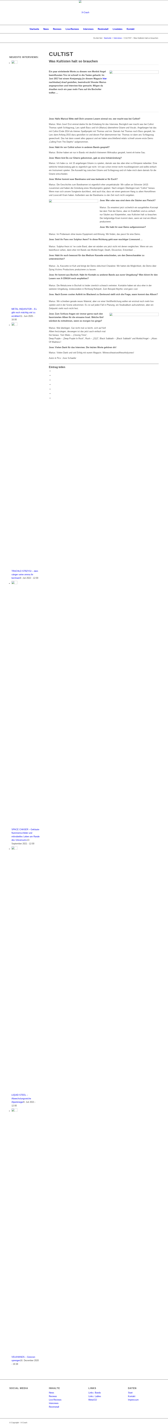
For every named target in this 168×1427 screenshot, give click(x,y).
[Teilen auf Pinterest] (53, 389)
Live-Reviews (55, 1400)
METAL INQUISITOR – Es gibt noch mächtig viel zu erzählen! (24, 312)
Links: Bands (94, 1392)
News (51, 1392)
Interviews (54, 1403)
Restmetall (54, 1407)
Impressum (133, 1400)
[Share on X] (53, 380)
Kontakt (131, 1396)
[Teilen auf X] (53, 375)
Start (130, 1392)
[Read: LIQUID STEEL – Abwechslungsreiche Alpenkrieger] (14, 849)
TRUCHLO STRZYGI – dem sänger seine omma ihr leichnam (24, 574)
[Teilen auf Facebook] (53, 371)
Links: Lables (94, 1396)
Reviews (53, 1396)
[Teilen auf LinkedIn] (53, 393)
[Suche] (138, 29)
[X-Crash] (84, 12)
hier (105, 78)
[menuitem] (34, 29)
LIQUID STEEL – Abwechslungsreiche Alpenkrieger (21, 1098)
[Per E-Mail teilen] (53, 398)
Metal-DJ (92, 1400)
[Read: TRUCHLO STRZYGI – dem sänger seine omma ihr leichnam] (14, 325)
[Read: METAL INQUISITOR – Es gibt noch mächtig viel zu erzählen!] (14, 63)
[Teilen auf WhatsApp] (53, 384)
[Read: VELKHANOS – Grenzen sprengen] (14, 1111)
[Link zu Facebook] (156, 12)
